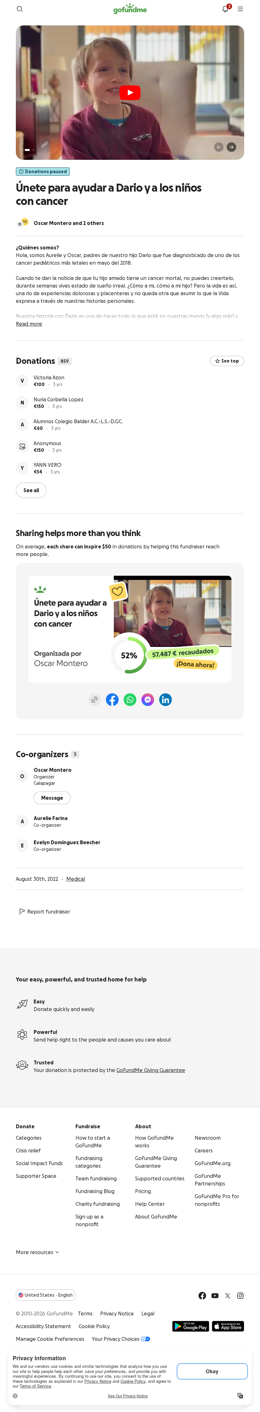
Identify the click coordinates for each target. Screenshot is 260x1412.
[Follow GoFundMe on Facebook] (202, 1295)
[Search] (19, 9)
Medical (75, 879)
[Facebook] (112, 700)
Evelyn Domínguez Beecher (67, 842)
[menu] (240, 9)
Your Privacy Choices (116, 1339)
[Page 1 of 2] (27, 150)
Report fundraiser (48, 911)
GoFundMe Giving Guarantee (150, 1070)
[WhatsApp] (130, 700)
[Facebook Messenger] (147, 700)
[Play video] (130, 92)
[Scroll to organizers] (25, 222)
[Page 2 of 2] (33, 150)
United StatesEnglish (49, 1295)
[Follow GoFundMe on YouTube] (215, 1295)
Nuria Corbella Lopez (58, 399)
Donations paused (46, 171)
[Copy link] (94, 700)
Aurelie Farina (51, 818)
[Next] (231, 147)
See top (230, 360)
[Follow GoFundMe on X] (227, 1295)
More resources (34, 1252)
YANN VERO (48, 465)
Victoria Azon (49, 377)
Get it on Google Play (190, 1326)
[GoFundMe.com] (130, 9)
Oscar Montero (53, 770)
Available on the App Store (228, 1326)
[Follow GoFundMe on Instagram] (240, 1295)
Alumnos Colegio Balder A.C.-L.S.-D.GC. (78, 421)
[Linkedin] (165, 700)
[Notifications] (225, 9)
